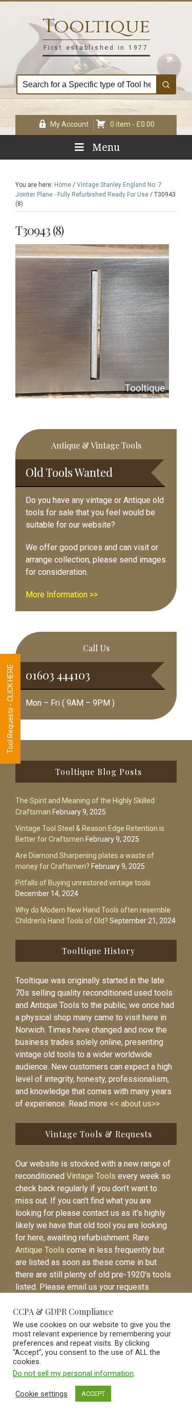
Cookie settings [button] (41, 1394)
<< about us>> (135, 1104)
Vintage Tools (91, 1176)
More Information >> (62, 594)
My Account (69, 124)
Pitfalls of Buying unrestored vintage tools (83, 883)
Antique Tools (40, 1250)
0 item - (132, 124)
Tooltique (96, 26)
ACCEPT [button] (93, 1393)
